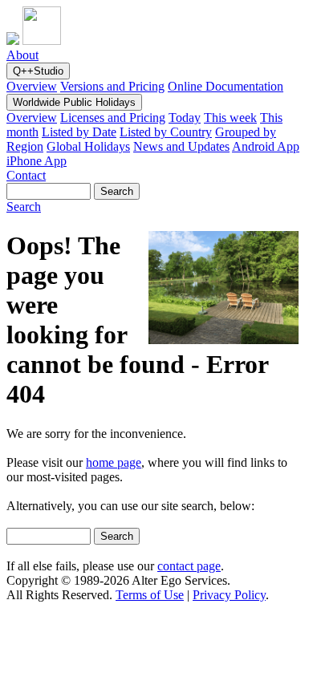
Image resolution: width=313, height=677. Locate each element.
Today (185, 117)
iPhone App (36, 161)
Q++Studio (38, 71)
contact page (189, 566)
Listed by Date (79, 132)
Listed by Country (166, 132)
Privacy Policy (229, 595)
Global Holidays (88, 146)
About (22, 55)
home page (113, 462)
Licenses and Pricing (112, 117)
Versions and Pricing (112, 86)
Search (23, 206)
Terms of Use (150, 595)
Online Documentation (225, 86)
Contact (26, 175)
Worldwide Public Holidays (74, 102)
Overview (31, 86)
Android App (265, 146)
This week (230, 117)
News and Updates (181, 146)
